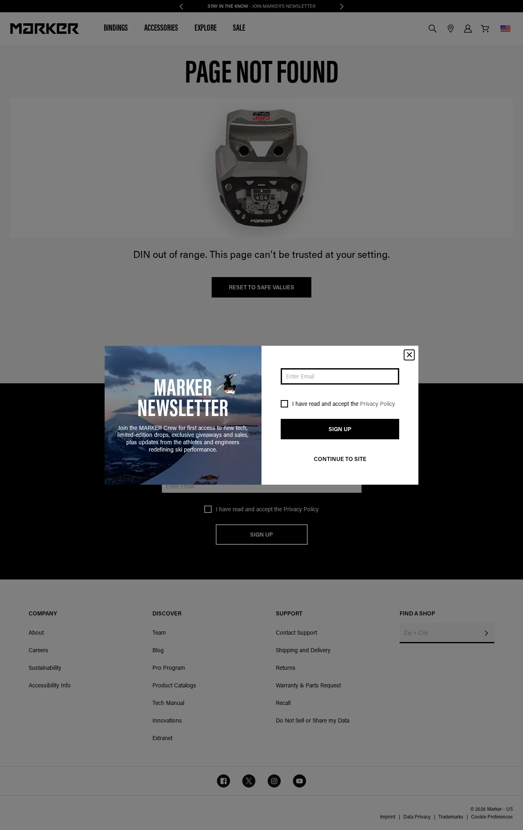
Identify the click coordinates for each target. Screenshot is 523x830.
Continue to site (340, 459)
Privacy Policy (377, 403)
